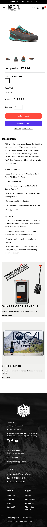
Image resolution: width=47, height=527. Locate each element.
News (9, 503)
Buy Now (6, 377)
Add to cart (23, 116)
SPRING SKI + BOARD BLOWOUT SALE (23, 2)
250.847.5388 (12, 457)
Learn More (7, 316)
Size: (9, 88)
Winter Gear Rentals (30, 508)
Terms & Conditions (14, 521)
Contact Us (11, 507)
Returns (28, 495)
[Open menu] (4, 8)
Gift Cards (11, 499)
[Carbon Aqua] (7, 81)
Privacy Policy (27, 521)
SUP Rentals (29, 503)
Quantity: (9, 107)
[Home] (23, 405)
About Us (11, 495)
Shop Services (30, 499)
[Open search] (34, 8)
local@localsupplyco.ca (16, 461)
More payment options (23, 129)
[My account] (38, 8)
